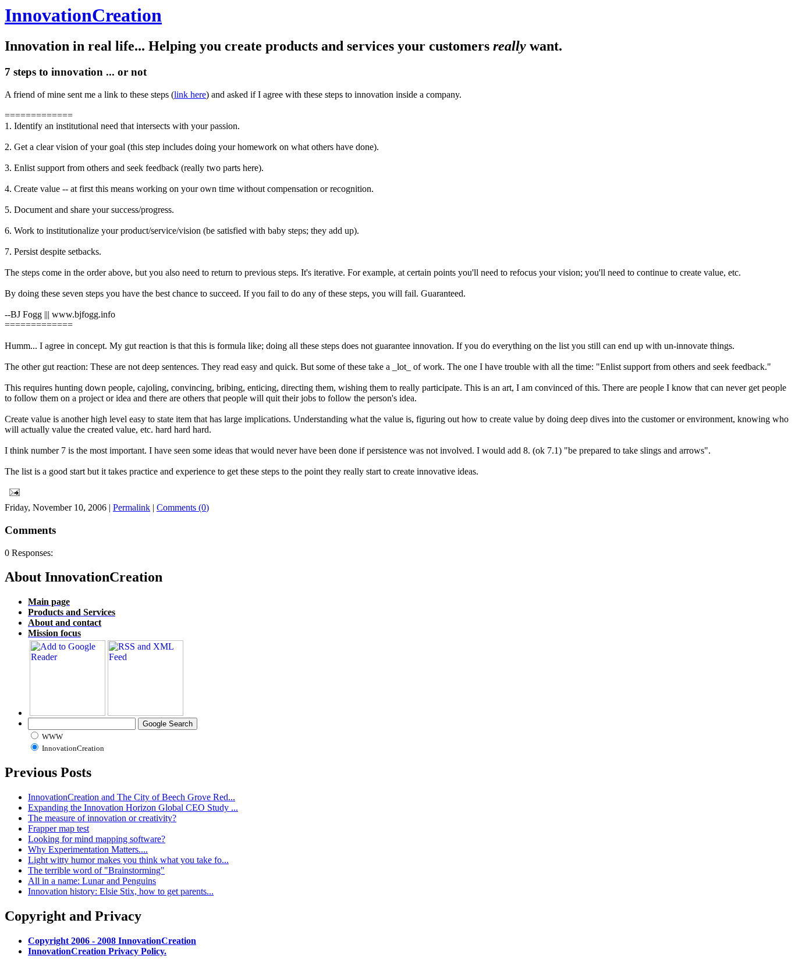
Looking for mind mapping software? (96, 839)
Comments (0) (183, 507)
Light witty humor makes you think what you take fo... (128, 860)
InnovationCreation (83, 15)
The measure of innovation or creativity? (102, 818)
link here (190, 94)
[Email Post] (12, 490)
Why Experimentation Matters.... (88, 849)
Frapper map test (58, 828)
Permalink (131, 507)
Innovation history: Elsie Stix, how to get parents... (121, 891)
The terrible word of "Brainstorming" (96, 870)
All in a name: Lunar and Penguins (92, 881)
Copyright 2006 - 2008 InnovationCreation (112, 941)
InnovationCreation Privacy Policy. (97, 951)
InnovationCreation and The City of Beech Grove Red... (131, 797)
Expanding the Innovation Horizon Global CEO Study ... (133, 807)
